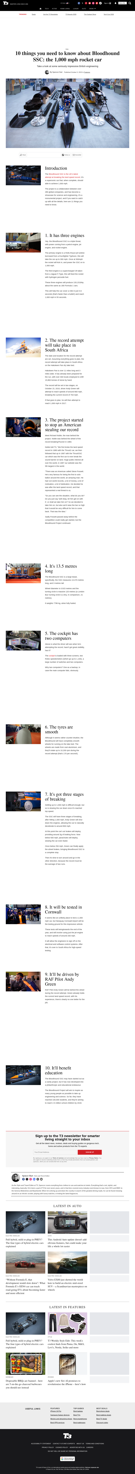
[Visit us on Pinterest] (86, 3)
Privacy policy (48, 1447)
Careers (89, 1447)
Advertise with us (77, 1447)
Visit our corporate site (92, 1467)
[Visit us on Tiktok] (100, 3)
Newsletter (78, 155)
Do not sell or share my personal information (67, 1451)
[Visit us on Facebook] (79, 3)
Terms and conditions (95, 1443)
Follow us (67, 155)
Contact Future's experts (64, 1443)
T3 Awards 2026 (70, 14)
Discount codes (102, 1423)
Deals (34, 14)
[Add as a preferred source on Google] (67, 1458)
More (91, 9)
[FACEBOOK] (24, 1179)
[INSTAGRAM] (31, 1179)
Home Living (65, 9)
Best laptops (78, 1411)
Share (24, 155)
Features (87, 72)
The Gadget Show (90, 14)
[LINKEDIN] (34, 1179)
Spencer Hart (57, 72)
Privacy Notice (93, 1158)
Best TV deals (101, 1419)
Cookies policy (62, 1447)
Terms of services (58, 1158)
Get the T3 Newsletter (50, 14)
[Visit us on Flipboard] (97, 3)
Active (54, 9)
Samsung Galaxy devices (60, 1415)
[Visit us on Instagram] (93, 3)
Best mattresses (79, 1423)
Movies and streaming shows (61, 1419)
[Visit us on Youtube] (89, 3)
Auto (84, 9)
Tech (47, 9)
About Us (80, 1443)
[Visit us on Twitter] (82, 3)
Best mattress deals (103, 1415)
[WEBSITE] (38, 1179)
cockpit (52, 656)
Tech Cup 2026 (109, 14)
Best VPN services (57, 1423)
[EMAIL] (42, 1179)
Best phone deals (102, 1411)
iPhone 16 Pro (55, 1411)
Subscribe (122, 3)
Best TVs (76, 1415)
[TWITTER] (27, 1179)
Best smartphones (80, 1419)
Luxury (76, 9)
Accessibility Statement (41, 1443)
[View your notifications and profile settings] (115, 3)
